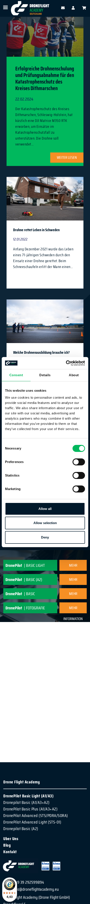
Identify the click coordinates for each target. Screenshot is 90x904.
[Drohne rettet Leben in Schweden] (45, 202)
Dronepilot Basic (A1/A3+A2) (26, 802)
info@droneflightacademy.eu (36, 889)
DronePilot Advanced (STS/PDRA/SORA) (35, 815)
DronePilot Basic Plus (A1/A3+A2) (30, 808)
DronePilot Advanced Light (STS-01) (32, 822)
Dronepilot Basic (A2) (20, 828)
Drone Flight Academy (21, 781)
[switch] (79, 461)
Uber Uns (10, 838)
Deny (45, 537)
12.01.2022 (20, 239)
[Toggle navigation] (5, 7)
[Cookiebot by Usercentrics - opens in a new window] (66, 363)
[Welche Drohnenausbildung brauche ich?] (45, 325)
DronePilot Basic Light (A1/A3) (28, 795)
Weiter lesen (67, 157)
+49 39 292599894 (28, 882)
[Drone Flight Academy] (30, 8)
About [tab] (74, 375)
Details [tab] (45, 375)
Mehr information (73, 566)
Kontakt (10, 851)
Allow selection (45, 523)
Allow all (45, 509)
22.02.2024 (24, 99)
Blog (7, 845)
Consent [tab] (16, 375)
